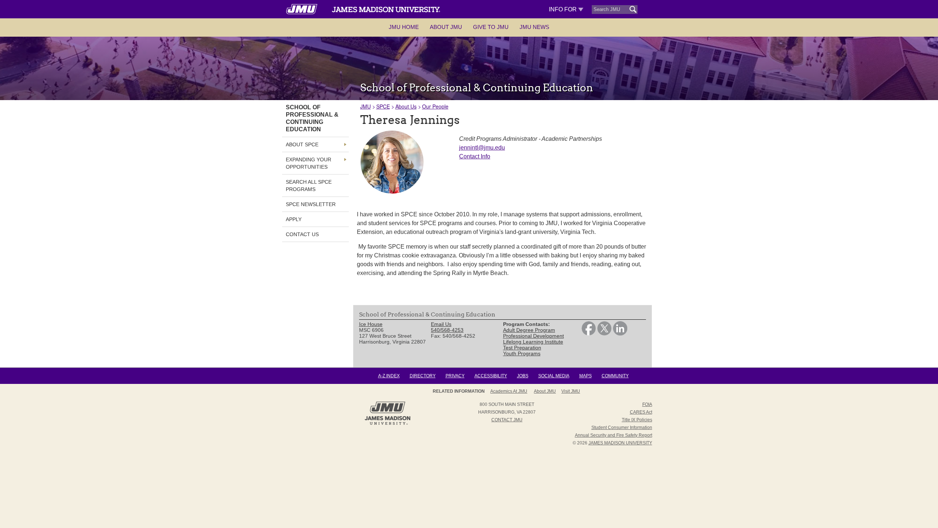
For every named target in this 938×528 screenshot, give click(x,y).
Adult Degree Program (529, 330)
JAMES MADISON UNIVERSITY (620, 442)
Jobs (522, 375)
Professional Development (533, 336)
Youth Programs (521, 353)
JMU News (534, 27)
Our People (435, 106)
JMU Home (404, 27)
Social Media (553, 375)
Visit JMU (570, 391)
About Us (406, 106)
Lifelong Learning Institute (533, 342)
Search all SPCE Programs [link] (309, 185)
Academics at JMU (508, 391)
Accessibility (490, 375)
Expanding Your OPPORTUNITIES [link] (308, 163)
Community (615, 375)
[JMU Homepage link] (387, 423)
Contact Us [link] (302, 234)
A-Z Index (389, 375)
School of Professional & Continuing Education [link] (312, 118)
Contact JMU (506, 419)
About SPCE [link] (302, 144)
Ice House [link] (371, 324)
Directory (423, 375)
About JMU (446, 27)
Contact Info (474, 156)
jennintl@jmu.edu (482, 147)
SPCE (383, 106)
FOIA (647, 404)
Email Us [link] (441, 324)
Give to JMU (491, 27)
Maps (585, 375)
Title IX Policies (637, 419)
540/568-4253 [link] (447, 330)
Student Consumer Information (621, 427)
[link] (588, 334)
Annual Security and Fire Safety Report (613, 435)
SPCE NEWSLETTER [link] (311, 204)
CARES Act (641, 412)
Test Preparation (522, 348)
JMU (365, 106)
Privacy (455, 375)
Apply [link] (294, 219)
